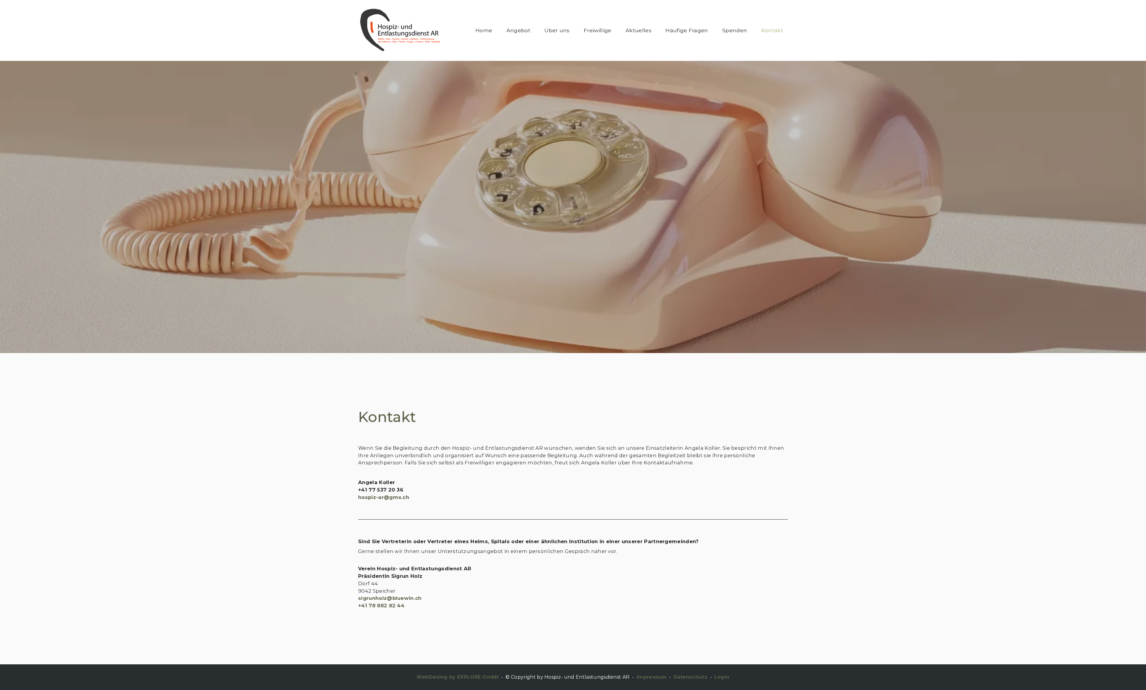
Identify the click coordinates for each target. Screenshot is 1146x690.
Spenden (734, 30)
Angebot (518, 30)
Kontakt (772, 30)
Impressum (651, 677)
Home (483, 30)
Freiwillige (597, 30)
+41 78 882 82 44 (381, 606)
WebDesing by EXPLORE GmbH (458, 677)
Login (722, 677)
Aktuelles (638, 30)
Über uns (557, 30)
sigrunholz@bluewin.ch (390, 598)
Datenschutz (691, 677)
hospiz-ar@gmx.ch (383, 497)
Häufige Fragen (687, 30)
